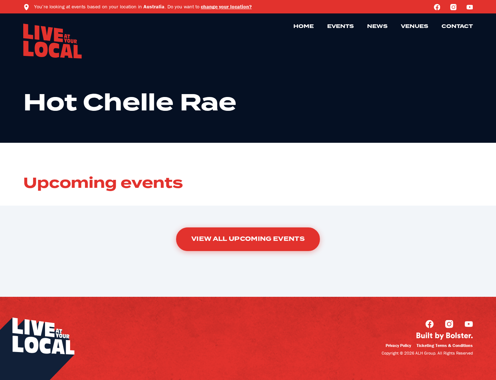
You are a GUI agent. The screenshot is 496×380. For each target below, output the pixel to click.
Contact (457, 27)
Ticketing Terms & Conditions (444, 345)
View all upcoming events (248, 239)
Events (340, 27)
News (377, 27)
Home (303, 27)
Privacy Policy (398, 345)
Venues (414, 27)
